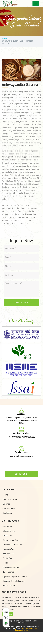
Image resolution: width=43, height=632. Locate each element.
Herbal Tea (7, 526)
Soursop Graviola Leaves (13, 581)
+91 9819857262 (28, 437)
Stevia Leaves (9, 585)
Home (4, 39)
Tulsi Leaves (8, 572)
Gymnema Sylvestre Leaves (15, 576)
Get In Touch (21, 474)
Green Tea (7, 535)
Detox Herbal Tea (10, 540)
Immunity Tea (8, 549)
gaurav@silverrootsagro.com (21, 456)
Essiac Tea (7, 558)
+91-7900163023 (14, 437)
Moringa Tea (8, 554)
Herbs (5, 563)
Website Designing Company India (26, 629)
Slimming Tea (9, 531)
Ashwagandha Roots (12, 567)
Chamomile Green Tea (12, 545)
